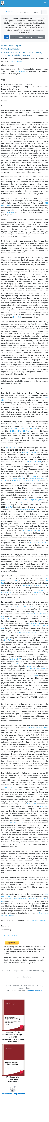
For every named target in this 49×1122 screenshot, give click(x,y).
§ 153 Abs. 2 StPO (15, 823)
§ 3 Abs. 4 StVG (34, 623)
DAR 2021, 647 (6, 592)
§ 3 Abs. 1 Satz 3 (18, 478)
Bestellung (10, 12)
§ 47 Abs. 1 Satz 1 (17, 899)
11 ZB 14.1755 (28, 585)
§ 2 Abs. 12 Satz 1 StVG (38, 728)
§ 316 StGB (20, 71)
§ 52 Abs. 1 (29, 899)
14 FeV (33, 476)
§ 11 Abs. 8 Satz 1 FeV (32, 531)
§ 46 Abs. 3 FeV (15, 659)
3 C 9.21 (15, 607)
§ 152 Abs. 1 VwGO (38, 920)
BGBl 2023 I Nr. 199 (33, 462)
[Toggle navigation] (45, 3)
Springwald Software (34, 990)
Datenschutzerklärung (34, 37)
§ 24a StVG (13, 580)
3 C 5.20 (13, 431)
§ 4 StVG (29, 666)
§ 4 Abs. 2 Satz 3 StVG (35, 668)
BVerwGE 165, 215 (29, 428)
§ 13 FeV (9, 507)
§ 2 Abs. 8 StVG (34, 478)
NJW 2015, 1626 (42, 585)
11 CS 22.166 (25, 502)
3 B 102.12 (25, 500)
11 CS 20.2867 (41, 590)
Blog (17, 977)
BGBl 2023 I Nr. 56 (29, 452)
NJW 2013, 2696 (37, 500)
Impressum (18, 970)
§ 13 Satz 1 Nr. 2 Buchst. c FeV (25, 481)
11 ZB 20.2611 (37, 592)
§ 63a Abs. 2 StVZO (27, 509)
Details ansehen (17, 37)
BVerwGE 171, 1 (24, 431)
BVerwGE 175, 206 (29, 607)
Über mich (6, 970)
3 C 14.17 (15, 428)
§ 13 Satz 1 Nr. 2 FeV (26, 633)
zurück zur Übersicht (9, 935)
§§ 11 (24, 476)
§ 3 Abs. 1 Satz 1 (12, 447)
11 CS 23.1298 (16, 61)
